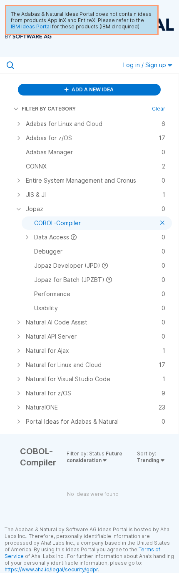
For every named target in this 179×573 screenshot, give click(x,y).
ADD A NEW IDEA (92, 89)
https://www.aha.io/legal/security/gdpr (51, 569)
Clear (158, 109)
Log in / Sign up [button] (145, 64)
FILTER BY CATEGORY (49, 109)
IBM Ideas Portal (31, 26)
